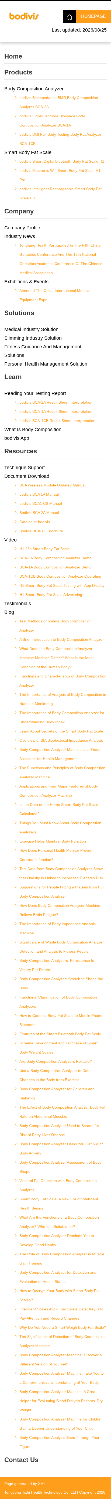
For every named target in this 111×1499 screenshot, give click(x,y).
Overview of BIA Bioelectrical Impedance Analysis (61, 740)
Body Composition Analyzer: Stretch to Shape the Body (61, 983)
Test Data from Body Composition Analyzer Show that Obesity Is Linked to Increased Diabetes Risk (61, 873)
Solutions (19, 312)
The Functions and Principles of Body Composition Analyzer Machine (62, 772)
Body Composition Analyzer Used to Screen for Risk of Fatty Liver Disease (59, 1130)
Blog (9, 612)
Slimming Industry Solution (33, 338)
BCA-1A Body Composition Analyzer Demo (55, 567)
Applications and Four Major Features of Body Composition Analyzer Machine (58, 791)
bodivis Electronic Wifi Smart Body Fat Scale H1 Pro (59, 175)
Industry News (19, 236)
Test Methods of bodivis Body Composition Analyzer (55, 625)
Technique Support (24, 467)
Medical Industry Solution (31, 329)
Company (19, 211)
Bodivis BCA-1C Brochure (41, 531)
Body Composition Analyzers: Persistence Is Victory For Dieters (56, 965)
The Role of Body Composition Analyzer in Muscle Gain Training (61, 1258)
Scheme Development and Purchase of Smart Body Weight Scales (58, 1047)
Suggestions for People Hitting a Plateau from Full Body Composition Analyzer (61, 891)
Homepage (93, 16)
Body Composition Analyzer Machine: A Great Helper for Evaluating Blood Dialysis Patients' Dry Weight (61, 1400)
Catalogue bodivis (34, 522)
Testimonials (17, 603)
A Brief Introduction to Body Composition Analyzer (61, 639)
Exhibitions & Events (26, 281)
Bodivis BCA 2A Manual (39, 512)
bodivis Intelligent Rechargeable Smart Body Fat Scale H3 (60, 193)
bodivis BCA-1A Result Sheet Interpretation (55, 411)
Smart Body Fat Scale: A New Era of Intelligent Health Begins (58, 1203)
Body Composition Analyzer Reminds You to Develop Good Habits (56, 1240)
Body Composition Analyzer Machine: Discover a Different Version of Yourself (60, 1359)
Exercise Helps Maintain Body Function (52, 841)
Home (13, 56)
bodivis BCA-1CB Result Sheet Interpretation (57, 420)
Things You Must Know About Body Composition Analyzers (60, 827)
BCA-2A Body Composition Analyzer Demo (55, 558)
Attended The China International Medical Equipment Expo (54, 295)
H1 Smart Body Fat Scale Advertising (50, 594)
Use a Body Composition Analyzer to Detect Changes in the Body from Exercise (56, 1075)
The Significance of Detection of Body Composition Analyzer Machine (62, 1341)
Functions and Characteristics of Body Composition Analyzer (62, 680)
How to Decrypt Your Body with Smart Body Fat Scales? (59, 1295)
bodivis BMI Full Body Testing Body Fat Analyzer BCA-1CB (60, 139)
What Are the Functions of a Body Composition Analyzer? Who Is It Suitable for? (59, 1222)
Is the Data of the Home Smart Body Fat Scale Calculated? (58, 809)
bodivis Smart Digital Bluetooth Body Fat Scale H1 (61, 161)
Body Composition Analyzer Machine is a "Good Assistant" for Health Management (59, 754)
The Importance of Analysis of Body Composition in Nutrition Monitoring (62, 699)
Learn (13, 376)
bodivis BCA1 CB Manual (40, 503)
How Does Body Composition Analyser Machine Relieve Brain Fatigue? (59, 910)
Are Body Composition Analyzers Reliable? (55, 1061)
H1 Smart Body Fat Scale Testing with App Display (62, 585)
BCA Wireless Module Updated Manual (52, 485)
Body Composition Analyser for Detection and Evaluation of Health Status (57, 1277)
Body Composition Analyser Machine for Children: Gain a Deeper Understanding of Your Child (61, 1423)
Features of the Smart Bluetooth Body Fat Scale (60, 1034)
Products (18, 72)
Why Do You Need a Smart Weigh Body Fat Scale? (62, 1327)
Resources (20, 451)
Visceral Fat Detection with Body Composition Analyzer (58, 1185)
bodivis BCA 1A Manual (39, 494)
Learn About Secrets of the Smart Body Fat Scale (61, 731)
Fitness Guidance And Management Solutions (42, 351)
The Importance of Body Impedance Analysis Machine (57, 928)
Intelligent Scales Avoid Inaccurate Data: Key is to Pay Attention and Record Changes (61, 1313)
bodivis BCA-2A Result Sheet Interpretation (55, 402)
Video (10, 540)
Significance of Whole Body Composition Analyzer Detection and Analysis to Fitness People (61, 946)
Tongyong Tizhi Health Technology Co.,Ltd (40, 1492)
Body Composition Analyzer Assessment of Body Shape (60, 1167)
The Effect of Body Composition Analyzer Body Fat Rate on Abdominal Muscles (62, 1112)
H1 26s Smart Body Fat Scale (44, 549)
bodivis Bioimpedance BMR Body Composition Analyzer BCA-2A (58, 102)
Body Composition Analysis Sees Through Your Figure (59, 1442)
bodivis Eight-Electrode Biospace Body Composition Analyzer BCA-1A (52, 120)
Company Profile (22, 227)
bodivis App (16, 438)
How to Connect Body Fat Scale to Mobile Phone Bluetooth (60, 1020)
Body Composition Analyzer (34, 88)
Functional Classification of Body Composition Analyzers (58, 1002)
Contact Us (21, 1459)
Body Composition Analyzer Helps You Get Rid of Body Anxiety (61, 1148)
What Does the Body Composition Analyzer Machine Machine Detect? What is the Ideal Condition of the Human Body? (56, 657)
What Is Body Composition (32, 429)
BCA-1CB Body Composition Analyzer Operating (60, 576)
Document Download (26, 476)
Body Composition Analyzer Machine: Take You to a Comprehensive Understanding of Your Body (61, 1378)
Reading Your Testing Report (35, 393)
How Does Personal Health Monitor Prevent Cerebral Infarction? (56, 855)
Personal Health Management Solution (45, 364)
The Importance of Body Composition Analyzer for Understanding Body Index (61, 717)
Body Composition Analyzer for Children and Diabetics (57, 1093)
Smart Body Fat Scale (27, 152)
